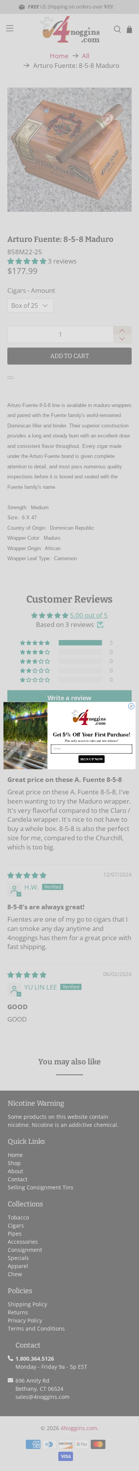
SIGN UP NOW (91, 759)
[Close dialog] (131, 706)
